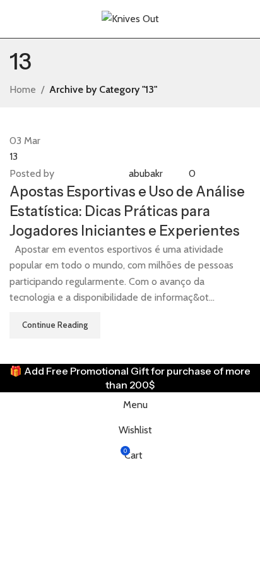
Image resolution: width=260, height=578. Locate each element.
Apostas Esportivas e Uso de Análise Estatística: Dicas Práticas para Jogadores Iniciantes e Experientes (127, 211)
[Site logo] (130, 18)
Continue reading (55, 325)
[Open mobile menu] (14, 19)
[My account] (245, 19)
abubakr (146, 173)
